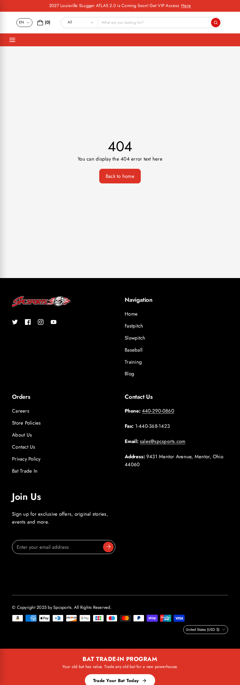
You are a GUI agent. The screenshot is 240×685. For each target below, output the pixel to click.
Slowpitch (135, 337)
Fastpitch (134, 325)
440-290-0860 (158, 410)
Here (186, 5)
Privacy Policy (26, 458)
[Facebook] (27, 322)
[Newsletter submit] (108, 547)
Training (133, 361)
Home (131, 313)
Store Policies (26, 422)
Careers (20, 410)
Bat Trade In (24, 470)
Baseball (134, 349)
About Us (22, 434)
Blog (129, 373)
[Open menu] (12, 39)
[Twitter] (14, 322)
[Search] (215, 22)
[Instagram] (40, 322)
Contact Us (23, 446)
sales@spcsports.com (163, 441)
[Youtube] (53, 322)
